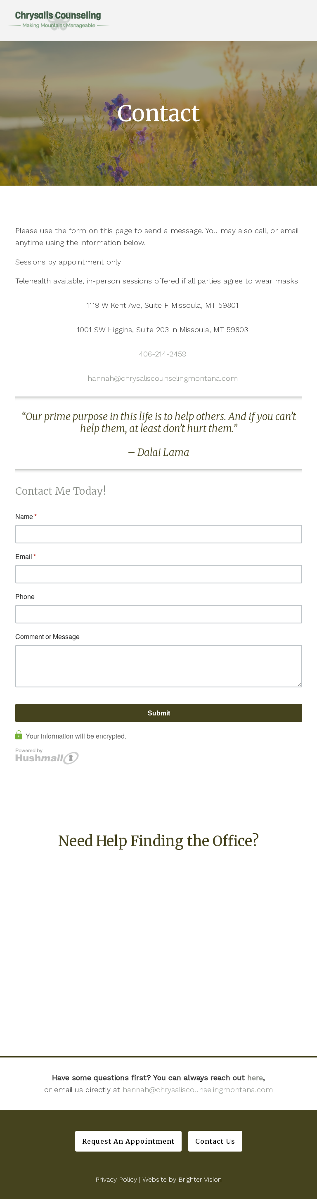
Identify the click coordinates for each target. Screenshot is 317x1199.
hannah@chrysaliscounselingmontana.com (163, 378)
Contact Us (215, 1141)
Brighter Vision (200, 1179)
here (255, 1077)
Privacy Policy (116, 1179)
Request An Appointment (128, 1141)
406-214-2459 (163, 353)
